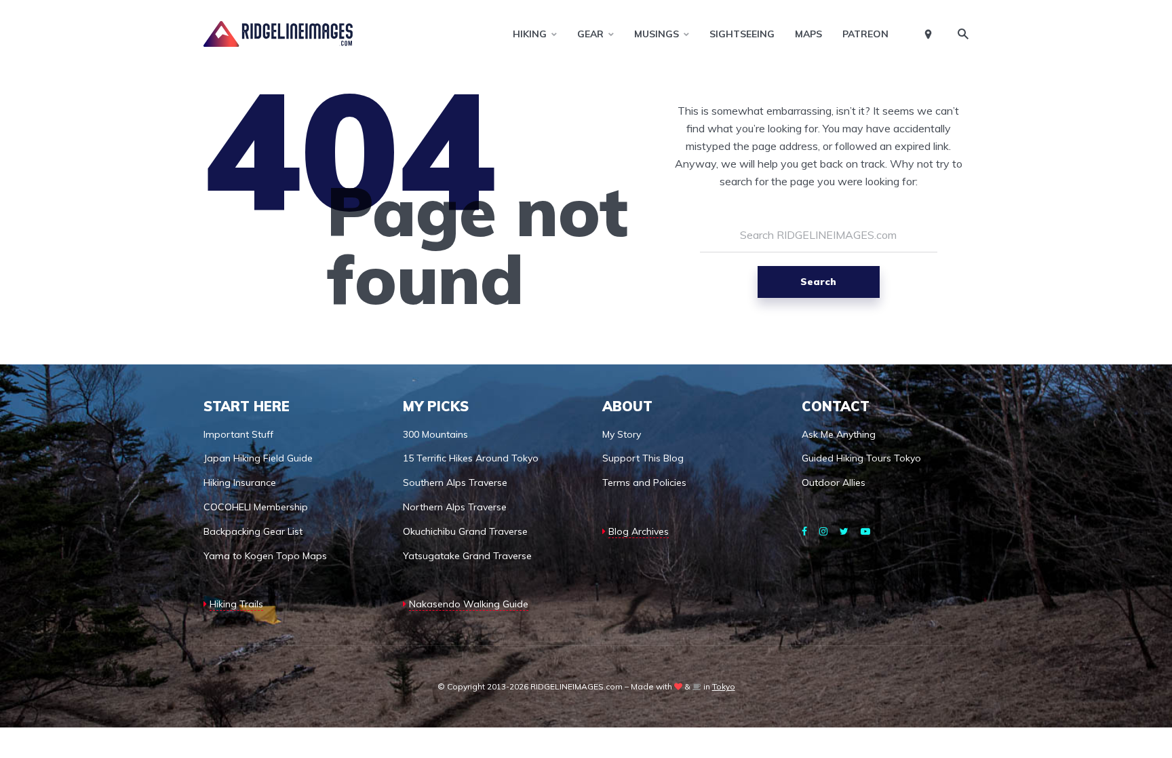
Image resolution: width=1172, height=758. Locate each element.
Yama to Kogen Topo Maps (265, 556)
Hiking (530, 34)
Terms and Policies (644, 482)
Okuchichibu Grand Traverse (465, 531)
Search (818, 282)
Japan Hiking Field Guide (258, 458)
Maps (808, 34)
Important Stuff (238, 434)
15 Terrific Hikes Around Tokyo (471, 458)
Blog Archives (638, 531)
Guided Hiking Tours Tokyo (861, 458)
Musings (656, 34)
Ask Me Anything (839, 434)
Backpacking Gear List (252, 531)
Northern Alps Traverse (455, 507)
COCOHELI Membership (255, 507)
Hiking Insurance (239, 482)
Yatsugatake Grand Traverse (467, 556)
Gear (590, 34)
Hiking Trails (236, 604)
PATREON (865, 34)
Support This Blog (643, 458)
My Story (621, 434)
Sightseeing (742, 34)
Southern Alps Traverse (455, 482)
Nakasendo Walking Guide (468, 604)
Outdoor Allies (833, 482)
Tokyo (723, 686)
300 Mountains (435, 434)
